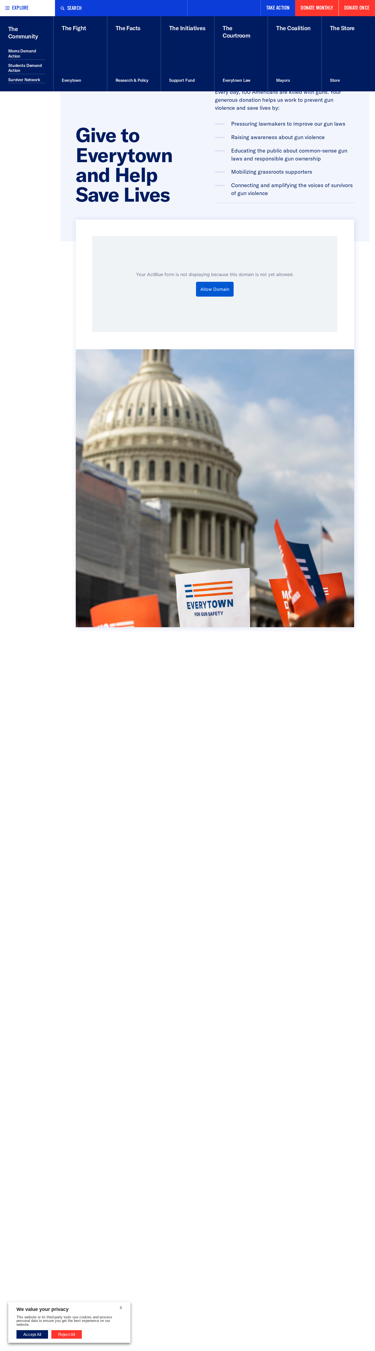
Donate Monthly (317, 8)
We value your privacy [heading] (42, 1309)
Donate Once (357, 8)
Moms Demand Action (22, 53)
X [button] (121, 1308)
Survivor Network (24, 79)
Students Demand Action (25, 68)
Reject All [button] (66, 1334)
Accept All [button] (32, 1334)
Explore (20, 8)
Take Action (278, 8)
